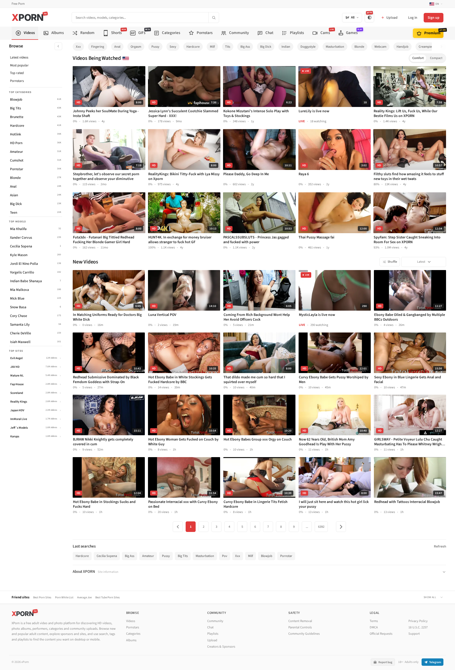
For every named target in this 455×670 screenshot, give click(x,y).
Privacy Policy (418, 621)
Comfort (418, 58)
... (307, 526)
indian (285, 46)
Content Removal (300, 621)
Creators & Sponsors (221, 646)
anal (117, 46)
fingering (97, 46)
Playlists (212, 633)
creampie (425, 46)
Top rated (17, 73)
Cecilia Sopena (107, 556)
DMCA (374, 627)
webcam (380, 46)
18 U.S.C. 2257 (418, 627)
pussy (155, 46)
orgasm (136, 46)
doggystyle (307, 46)
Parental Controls (300, 627)
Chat (210, 627)
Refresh (440, 546)
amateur (148, 556)
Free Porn (18, 4)
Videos (130, 621)
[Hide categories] (58, 46)
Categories (133, 633)
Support (414, 633)
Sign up (433, 17)
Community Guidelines (304, 633)
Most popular (19, 65)
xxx (78, 46)
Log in (412, 17)
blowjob (266, 556)
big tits (183, 556)
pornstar (286, 556)
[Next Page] (341, 526)
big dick (265, 46)
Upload (212, 640)
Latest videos (19, 57)
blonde (359, 46)
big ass (245, 46)
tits (227, 46)
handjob (402, 46)
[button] (443, 46)
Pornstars (17, 81)
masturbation (335, 46)
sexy (173, 46)
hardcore (193, 46)
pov (224, 556)
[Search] (213, 17)
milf (212, 46)
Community (215, 621)
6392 (321, 526)
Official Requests (381, 633)
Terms (374, 621)
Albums (131, 640)
